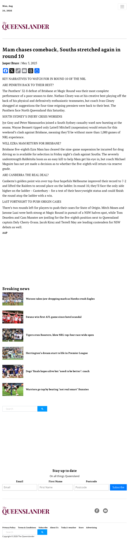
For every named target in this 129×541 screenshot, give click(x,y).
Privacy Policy (8, 527)
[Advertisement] (64, 260)
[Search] (42, 409)
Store (81, 527)
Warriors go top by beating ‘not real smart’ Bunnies (57, 389)
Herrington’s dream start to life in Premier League (57, 353)
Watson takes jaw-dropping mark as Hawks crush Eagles (60, 298)
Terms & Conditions (27, 527)
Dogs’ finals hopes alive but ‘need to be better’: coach (58, 371)
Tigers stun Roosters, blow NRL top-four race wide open (60, 334)
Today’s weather (68, 527)
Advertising (91, 527)
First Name (55, 481)
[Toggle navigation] (122, 6)
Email (19, 481)
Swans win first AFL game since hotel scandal (53, 316)
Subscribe (118, 487)
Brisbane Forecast (29, 11)
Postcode (91, 481)
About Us (54, 527)
